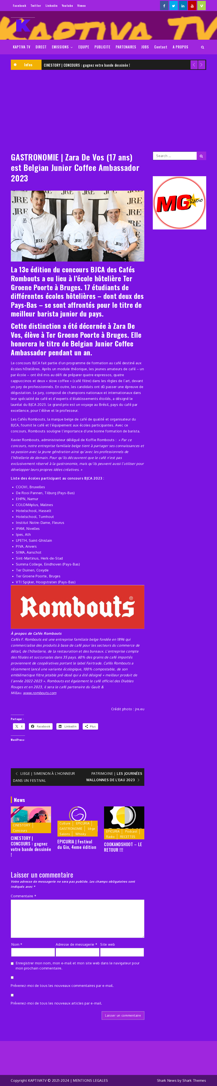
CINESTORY (21, 825)
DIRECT (41, 46)
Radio (110, 836)
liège (92, 828)
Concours (20, 830)
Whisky (80, 834)
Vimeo (81, 5)
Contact (160, 46)
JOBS (145, 46)
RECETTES (127, 836)
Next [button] (201, 64)
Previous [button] (194, 64)
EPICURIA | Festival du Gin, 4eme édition (76, 844)
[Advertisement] (108, 105)
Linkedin (52, 5)
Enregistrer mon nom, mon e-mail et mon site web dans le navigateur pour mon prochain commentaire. (78, 965)
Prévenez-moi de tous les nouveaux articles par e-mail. (56, 1003)
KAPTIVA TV (21, 46)
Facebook (19, 5)
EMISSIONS (60, 46)
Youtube (67, 5)
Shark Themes (194, 1080)
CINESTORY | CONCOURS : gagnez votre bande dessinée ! (87, 65)
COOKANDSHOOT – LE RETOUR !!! (123, 846)
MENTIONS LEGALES (90, 1080)
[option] (124, 65)
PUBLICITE (102, 46)
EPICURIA (83, 823)
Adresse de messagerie (76, 944)
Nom (16, 944)
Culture (65, 823)
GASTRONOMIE (71, 828)
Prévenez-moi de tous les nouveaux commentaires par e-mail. (62, 985)
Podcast (131, 831)
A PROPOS (180, 46)
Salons (65, 834)
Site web (107, 944)
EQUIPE (83, 46)
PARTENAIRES (126, 46)
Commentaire (23, 896)
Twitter (36, 5)
